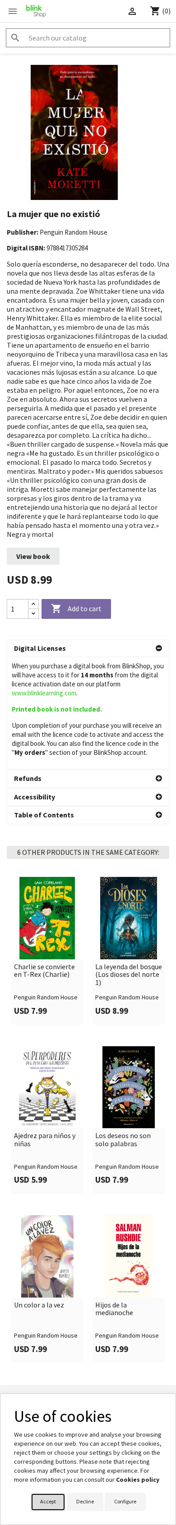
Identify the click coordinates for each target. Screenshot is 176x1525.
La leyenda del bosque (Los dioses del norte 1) (128, 975)
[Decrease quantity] (33, 613)
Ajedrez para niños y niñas (44, 1140)
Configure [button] (125, 1501)
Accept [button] (48, 1501)
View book (33, 556)
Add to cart (76, 608)
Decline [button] (85, 1501)
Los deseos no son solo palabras (123, 1140)
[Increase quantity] (33, 604)
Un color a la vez (39, 1305)
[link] (47, 950)
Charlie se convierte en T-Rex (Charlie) (44, 971)
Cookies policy (137, 1479)
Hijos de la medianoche (114, 1309)
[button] (88, 648)
